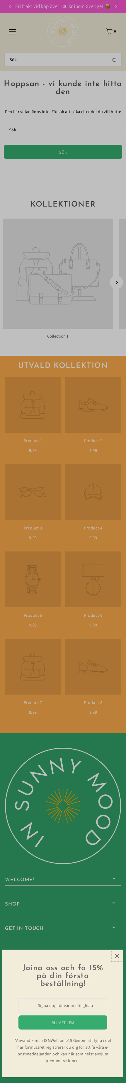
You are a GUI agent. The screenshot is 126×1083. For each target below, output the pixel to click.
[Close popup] (117, 956)
